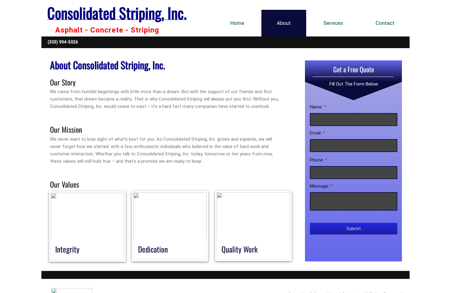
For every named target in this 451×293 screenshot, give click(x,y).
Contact (385, 23)
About (284, 23)
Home (237, 23)
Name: (318, 107)
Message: (321, 186)
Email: (317, 133)
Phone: (318, 160)
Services (333, 23)
